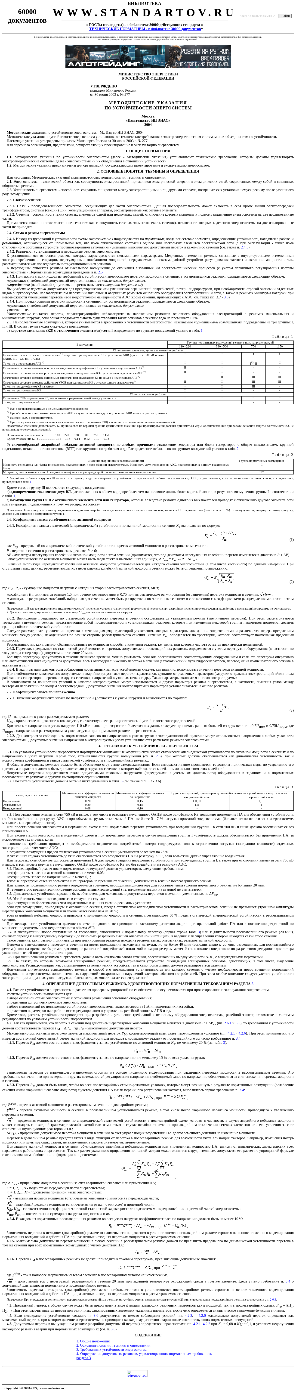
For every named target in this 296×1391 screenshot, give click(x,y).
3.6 (96, 1315)
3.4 (238, 1038)
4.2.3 (188, 1315)
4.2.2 (206, 1324)
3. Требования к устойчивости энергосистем (111, 1349)
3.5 (238, 1023)
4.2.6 (242, 1033)
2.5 (100, 272)
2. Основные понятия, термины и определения (113, 1345)
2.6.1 (227, 1023)
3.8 (226, 297)
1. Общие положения (93, 1341)
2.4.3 (244, 247)
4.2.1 (231, 1033)
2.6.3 (273, 1299)
